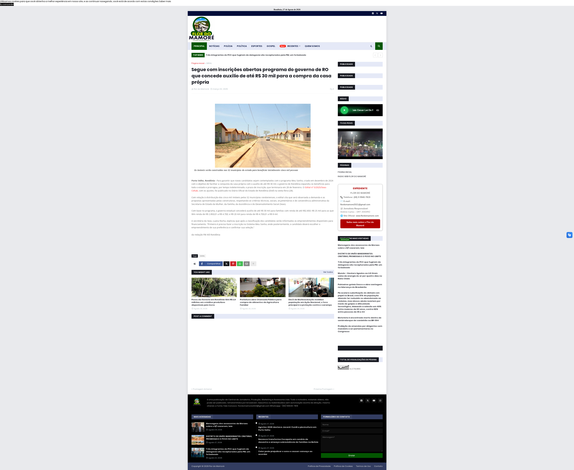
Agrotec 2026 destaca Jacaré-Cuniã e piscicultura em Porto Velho (287, 428)
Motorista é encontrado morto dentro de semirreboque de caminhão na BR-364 (359, 319)
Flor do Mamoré (216, 466)
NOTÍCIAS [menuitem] (214, 46)
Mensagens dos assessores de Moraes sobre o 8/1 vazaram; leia (359, 246)
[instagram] (360, 341)
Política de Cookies (343, 466)
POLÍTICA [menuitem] (242, 46)
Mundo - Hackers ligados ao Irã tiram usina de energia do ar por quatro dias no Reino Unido (360, 276)
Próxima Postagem (323, 389)
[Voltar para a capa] (201, 29)
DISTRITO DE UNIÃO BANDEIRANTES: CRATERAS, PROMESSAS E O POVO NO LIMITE (359, 255)
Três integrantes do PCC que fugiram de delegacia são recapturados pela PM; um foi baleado (256, 55)
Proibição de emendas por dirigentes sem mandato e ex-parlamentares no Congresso (360, 329)
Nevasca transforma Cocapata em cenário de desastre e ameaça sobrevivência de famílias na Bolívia (288, 440)
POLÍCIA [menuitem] (228, 46)
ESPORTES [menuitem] (256, 46)
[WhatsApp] (240, 263)
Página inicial (197, 63)
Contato (378, 466)
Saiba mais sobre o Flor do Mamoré (360, 224)
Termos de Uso (363, 466)
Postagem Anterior (202, 389)
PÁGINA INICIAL (345, 172)
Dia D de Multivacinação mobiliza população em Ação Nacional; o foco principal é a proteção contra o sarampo (310, 302)
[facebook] (360, 338)
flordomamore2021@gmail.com (355, 204)
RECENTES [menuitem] (292, 46)
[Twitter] (226, 263)
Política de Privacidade (319, 466)
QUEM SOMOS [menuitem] (312, 46)
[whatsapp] (360, 337)
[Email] (247, 263)
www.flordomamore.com (367, 215)
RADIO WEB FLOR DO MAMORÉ (352, 176)
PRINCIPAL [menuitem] (199, 46)
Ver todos (328, 272)
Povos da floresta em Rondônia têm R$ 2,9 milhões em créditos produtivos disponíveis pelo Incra (213, 302)
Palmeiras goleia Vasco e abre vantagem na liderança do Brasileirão (360, 286)
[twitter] (360, 340)
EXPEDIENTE (360, 188)
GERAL (209, 63)
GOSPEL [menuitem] (271, 46)
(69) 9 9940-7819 (362, 197)
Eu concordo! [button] (7, 4)
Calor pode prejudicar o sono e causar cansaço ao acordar (285, 452)
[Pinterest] (233, 263)
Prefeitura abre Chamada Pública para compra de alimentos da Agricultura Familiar (260, 302)
